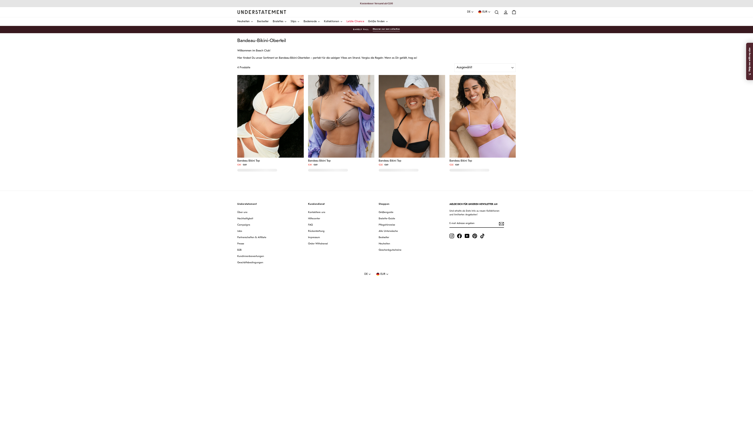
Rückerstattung (316, 231)
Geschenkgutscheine (390, 250)
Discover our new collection (386, 29)
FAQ (310, 225)
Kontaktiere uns (316, 212)
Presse (240, 243)
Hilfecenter (314, 218)
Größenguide (386, 212)
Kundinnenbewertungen (250, 256)
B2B (239, 250)
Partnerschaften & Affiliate (251, 237)
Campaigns (243, 225)
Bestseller (384, 237)
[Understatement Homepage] (261, 12)
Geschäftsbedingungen (250, 262)
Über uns (242, 212)
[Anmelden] (501, 223)
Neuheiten (384, 243)
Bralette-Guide (387, 218)
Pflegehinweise (387, 225)
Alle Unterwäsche (388, 231)
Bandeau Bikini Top (248, 161)
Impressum (314, 237)
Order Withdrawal (318, 243)
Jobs (239, 231)
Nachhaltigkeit (245, 218)
